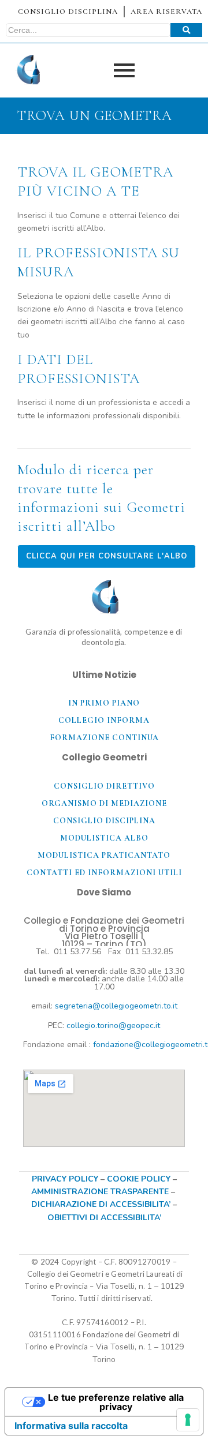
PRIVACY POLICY (65, 1178)
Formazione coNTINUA (104, 737)
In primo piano (104, 703)
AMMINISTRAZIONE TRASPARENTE (100, 1191)
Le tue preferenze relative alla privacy (116, 1402)
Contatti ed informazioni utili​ (104, 872)
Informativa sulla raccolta (71, 1425)
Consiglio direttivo (104, 786)
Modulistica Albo (104, 838)
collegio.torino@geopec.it (113, 1025)
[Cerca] (186, 30)
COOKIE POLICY (140, 1178)
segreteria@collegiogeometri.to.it (116, 1005)
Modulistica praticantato (104, 855)
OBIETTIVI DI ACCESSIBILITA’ (104, 1217)
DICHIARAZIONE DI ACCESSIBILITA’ (100, 1204)
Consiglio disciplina (104, 821)
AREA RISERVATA (166, 11)
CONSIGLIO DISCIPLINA (68, 11)
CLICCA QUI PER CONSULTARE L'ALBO (106, 556)
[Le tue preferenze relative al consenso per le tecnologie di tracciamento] (188, 1420)
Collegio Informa (104, 720)
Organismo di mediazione (104, 803)
